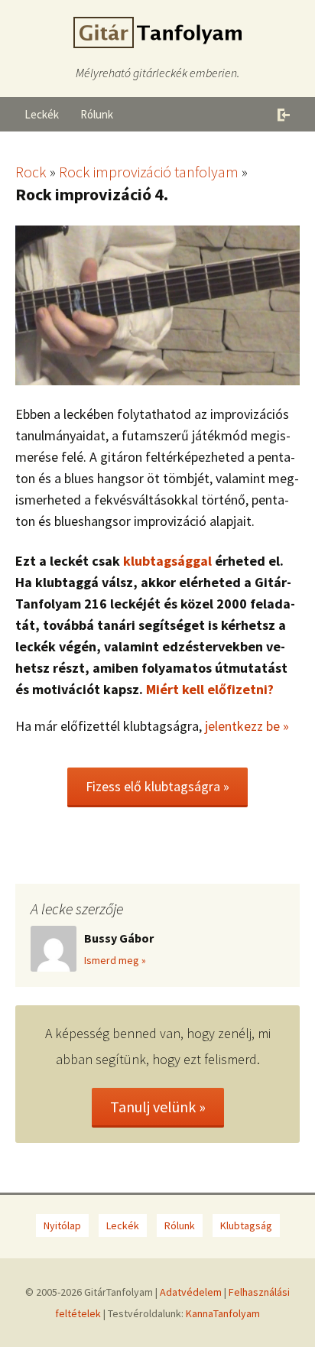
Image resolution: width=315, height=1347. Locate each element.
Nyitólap (62, 1225)
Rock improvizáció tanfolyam (149, 171)
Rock (31, 171)
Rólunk (96, 114)
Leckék (41, 114)
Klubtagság (246, 1225)
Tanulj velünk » (158, 1106)
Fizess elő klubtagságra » (157, 786)
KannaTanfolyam (223, 1313)
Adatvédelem (191, 1292)
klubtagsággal (167, 561)
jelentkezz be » (247, 726)
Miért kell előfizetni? (210, 689)
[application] (157, 305)
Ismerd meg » (115, 960)
